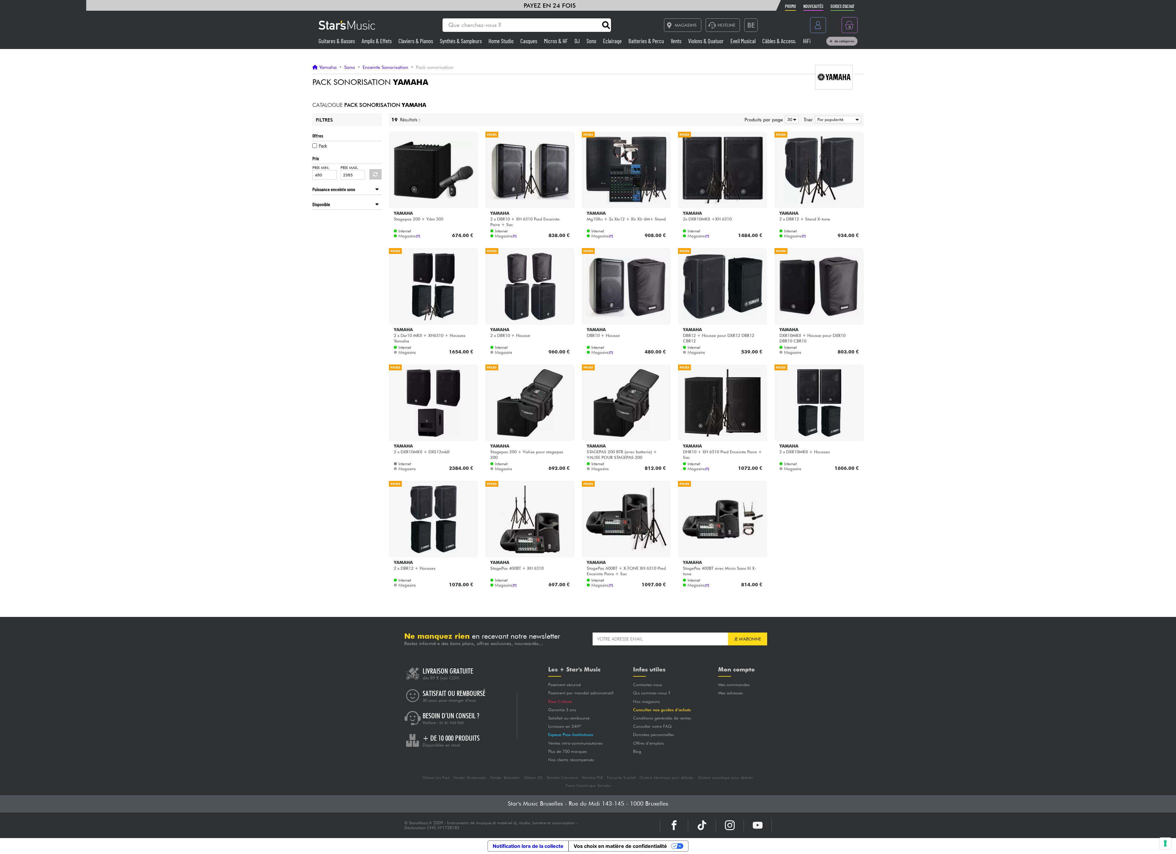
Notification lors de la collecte (528, 846)
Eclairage (613, 40)
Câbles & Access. (779, 40)
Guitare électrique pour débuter (666, 777)
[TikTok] (702, 825)
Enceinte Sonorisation (385, 67)
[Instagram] (730, 825)
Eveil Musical (743, 40)
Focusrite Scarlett (621, 777)
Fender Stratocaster (470, 777)
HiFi (807, 40)
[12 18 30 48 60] (791, 119)
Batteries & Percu (646, 40)
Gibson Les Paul (436, 777)
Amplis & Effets (377, 40)
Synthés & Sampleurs (461, 40)
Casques (529, 40)
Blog (637, 751)
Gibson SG (533, 777)
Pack (323, 146)
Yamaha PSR (592, 777)
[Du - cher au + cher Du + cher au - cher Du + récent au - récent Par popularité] (837, 119)
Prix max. (349, 167)
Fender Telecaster (505, 777)
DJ (578, 40)
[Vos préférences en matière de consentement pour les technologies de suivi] (1165, 843)
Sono (591, 40)
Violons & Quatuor (706, 40)
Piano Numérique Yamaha (588, 785)
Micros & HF (556, 40)
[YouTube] (757, 825)
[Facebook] (674, 825)
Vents (677, 40)
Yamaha (328, 67)
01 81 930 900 (451, 723)
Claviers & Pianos (416, 40)
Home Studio (501, 40)
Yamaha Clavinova (562, 777)
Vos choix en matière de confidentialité (620, 846)
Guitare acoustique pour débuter (726, 777)
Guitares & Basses (337, 40)
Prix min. (321, 167)
